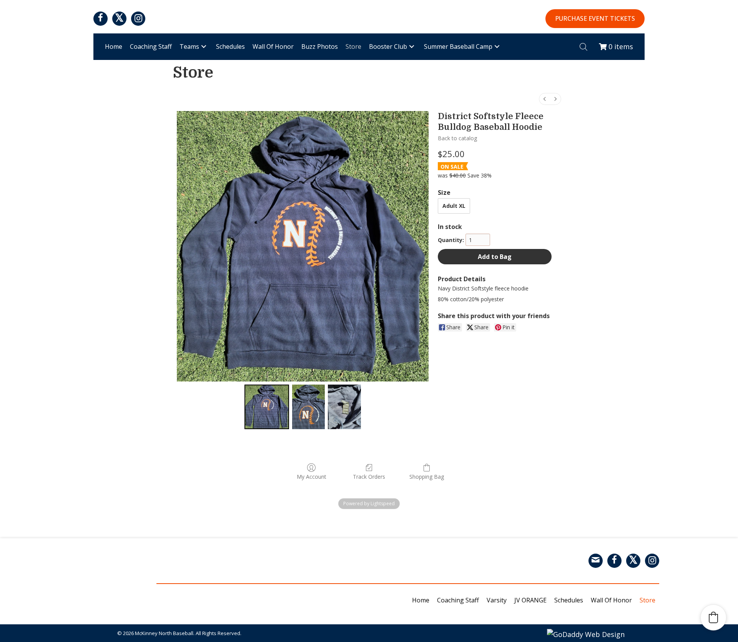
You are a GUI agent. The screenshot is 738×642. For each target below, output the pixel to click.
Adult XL (453, 205)
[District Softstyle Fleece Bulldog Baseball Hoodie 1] (308, 407)
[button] (100, 19)
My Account (311, 476)
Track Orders (369, 476)
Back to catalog (457, 138)
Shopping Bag (426, 476)
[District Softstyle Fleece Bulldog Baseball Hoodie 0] (266, 407)
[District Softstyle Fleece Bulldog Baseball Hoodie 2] (344, 407)
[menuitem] (544, 99)
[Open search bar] (583, 46)
